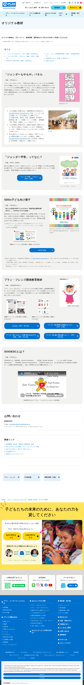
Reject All (42, 674)
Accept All (42, 677)
